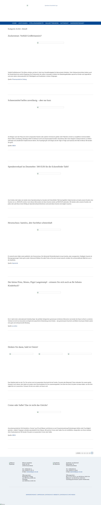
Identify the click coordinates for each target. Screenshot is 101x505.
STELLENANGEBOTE (36, 23)
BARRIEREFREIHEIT (77, 23)
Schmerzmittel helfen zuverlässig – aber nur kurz (29, 100)
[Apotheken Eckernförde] (50, 10)
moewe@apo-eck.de (32, 472)
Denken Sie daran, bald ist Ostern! (23, 347)
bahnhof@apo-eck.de (76, 472)
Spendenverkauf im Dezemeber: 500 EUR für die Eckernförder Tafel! (38, 166)
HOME (14, 23)
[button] (88, 23)
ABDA (14, 145)
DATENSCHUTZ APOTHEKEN (67, 494)
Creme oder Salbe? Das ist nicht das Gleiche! (28, 405)
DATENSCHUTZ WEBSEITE (52, 494)
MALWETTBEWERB (51, 23)
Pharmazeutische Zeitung (19, 79)
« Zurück (78, 452)
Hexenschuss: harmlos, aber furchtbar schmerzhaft (30, 223)
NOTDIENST (64, 23)
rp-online (14, 326)
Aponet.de (15, 263)
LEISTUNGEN (22, 23)
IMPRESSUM (40, 494)
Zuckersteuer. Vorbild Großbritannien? (25, 36)
